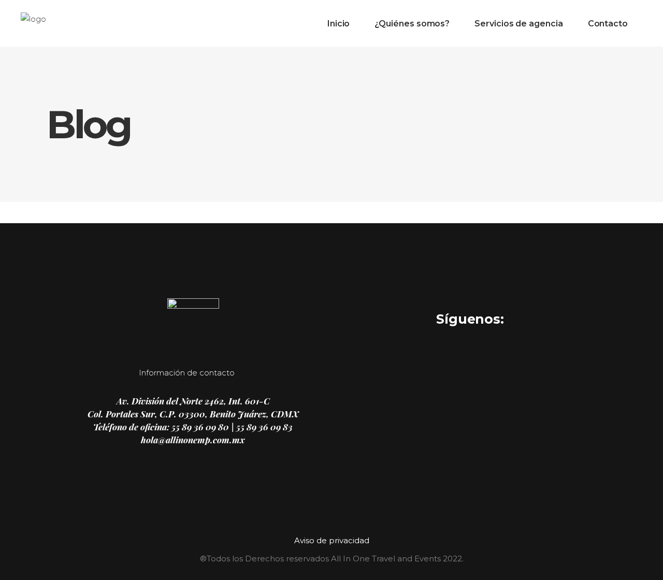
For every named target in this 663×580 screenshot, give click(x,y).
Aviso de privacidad (331, 540)
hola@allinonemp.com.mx (193, 439)
